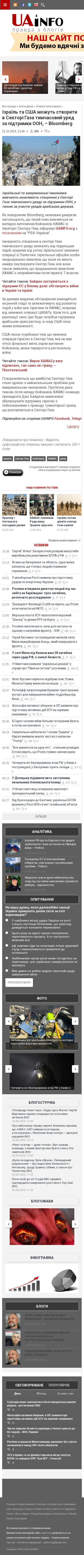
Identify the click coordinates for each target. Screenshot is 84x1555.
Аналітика (42, 832)
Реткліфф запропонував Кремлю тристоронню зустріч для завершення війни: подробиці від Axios (45, 694)
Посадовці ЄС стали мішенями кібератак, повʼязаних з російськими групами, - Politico (49, 862)
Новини (41, 545)
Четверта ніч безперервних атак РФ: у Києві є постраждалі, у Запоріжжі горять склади (40, 1089)
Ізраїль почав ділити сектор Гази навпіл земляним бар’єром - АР (67, 525)
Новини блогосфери (48, 106)
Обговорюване (29, 1385)
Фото (42, 998)
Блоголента (59, 1513)
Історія (37, 1509)
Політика (40, 1504)
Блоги (42, 1306)
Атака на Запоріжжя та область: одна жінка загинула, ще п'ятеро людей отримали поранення (43, 566)
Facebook (62, 418)
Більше (41, 816)
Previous (4, 79)
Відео (26, 1513)
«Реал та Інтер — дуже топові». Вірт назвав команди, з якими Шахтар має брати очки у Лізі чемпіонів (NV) (42, 1148)
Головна (10, 1504)
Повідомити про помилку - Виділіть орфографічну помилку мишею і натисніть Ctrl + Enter (41, 444)
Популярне (59, 1385)
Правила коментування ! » (64, 540)
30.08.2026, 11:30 (22, 1190)
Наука (28, 1509)
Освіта (47, 1509)
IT (61, 1509)
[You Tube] (35, 5)
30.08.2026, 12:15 (22, 1140)
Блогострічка (42, 1103)
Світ (8, 1509)
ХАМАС (52, 458)
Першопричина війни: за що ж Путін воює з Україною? (48, 1352)
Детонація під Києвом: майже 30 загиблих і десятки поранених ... (23, 88)
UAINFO (73, 427)
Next (79, 79)
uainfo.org (46, 1533)
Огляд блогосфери (41, 1513)
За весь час (65, 1393)
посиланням (12, 233)
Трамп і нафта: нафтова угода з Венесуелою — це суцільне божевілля (49, 1316)
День (17, 1393)
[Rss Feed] (14, 5)
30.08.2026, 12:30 (22, 1121)
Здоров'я (69, 1509)
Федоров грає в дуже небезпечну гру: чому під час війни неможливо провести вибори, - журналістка (51, 881)
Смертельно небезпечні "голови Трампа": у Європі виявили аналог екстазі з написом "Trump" (42, 736)
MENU (5, 5)
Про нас (10, 1542)
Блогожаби (42, 1201)
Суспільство (54, 1504)
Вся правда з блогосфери (17, 106)
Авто (55, 1509)
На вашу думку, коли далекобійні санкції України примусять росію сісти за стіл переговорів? (37, 911)
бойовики (38, 458)
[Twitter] (28, 5)
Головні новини (25, 1504)
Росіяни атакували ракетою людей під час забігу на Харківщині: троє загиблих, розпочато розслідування (44, 593)
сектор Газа (22, 458)
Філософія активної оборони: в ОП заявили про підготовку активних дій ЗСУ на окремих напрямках (45, 710)
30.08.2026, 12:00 (22, 1155)
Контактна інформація (29, 1542)
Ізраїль (7, 458)
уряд (63, 458)
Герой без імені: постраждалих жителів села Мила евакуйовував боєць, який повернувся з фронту (44, 642)
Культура (18, 1509)
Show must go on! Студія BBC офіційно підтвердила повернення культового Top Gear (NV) (42, 1182)
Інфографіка (42, 1258)
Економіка (68, 1504)
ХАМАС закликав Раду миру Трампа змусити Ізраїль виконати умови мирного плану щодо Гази (41, 527)
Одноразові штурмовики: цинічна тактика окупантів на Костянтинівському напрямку (47, 1336)
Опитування (42, 899)
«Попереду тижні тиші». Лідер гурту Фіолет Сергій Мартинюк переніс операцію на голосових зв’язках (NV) (44, 1114)
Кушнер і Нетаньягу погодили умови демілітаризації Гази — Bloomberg (13, 527)
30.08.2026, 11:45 (22, 1174)
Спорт (9, 1513)
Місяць (42, 1393)
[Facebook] (21, 5)
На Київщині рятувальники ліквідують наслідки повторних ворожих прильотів (42, 1041)
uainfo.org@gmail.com (54, 1542)
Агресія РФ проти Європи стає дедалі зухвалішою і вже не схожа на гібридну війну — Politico (50, 844)
